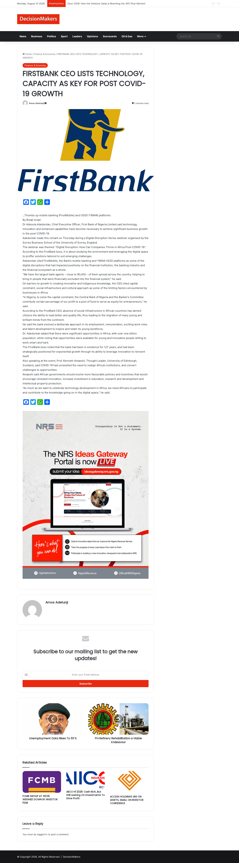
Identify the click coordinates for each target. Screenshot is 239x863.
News (23, 36)
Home (28, 54)
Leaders (77, 36)
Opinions (92, 36)
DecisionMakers (71, 856)
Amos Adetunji (36, 103)
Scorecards (110, 36)
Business (36, 36)
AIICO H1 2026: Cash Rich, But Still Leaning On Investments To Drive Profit (85, 795)
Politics (51, 36)
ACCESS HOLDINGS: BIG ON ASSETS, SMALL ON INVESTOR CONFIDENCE (126, 800)
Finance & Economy (44, 54)
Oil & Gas (127, 36)
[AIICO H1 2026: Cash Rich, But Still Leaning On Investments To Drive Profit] (85, 779)
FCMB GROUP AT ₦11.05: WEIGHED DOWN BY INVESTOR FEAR (40, 799)
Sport (64, 36)
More (140, 36)
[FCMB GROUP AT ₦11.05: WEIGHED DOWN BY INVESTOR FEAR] (42, 782)
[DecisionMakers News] (38, 19)
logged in (42, 834)
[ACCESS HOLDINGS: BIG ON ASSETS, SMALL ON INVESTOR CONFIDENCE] (129, 782)
